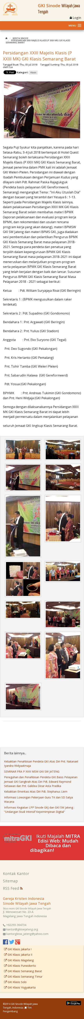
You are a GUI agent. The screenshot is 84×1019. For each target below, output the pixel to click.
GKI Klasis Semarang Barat (24, 971)
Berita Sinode (20, 38)
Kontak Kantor (16, 873)
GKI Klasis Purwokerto (21, 965)
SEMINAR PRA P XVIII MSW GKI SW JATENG (31, 771)
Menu (72, 25)
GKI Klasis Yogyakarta (21, 987)
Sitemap (10, 881)
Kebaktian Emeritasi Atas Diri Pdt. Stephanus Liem (35, 791)
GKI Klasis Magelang (20, 960)
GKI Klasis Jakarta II (19, 954)
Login (76, 18)
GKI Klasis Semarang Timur (24, 976)
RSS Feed (11, 888)
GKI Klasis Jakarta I (19, 949)
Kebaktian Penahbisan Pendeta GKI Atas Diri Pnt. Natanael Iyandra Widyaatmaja (41, 764)
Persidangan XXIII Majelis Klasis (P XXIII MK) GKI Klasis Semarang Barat (38, 41)
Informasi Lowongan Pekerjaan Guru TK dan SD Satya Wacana (38, 799)
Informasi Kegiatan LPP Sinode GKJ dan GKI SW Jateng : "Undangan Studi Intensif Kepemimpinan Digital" (39, 810)
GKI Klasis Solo (17, 982)
